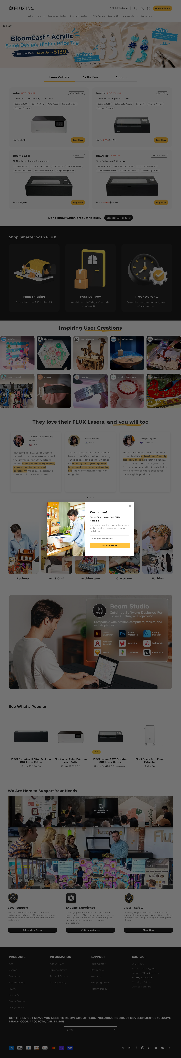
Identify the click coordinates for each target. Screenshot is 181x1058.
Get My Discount (110, 545)
